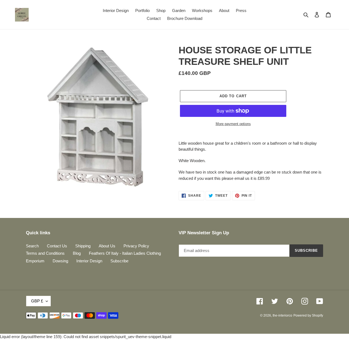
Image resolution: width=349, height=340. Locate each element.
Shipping (83, 246)
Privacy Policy (136, 246)
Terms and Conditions (45, 253)
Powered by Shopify (308, 315)
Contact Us (57, 246)
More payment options (233, 124)
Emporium (35, 261)
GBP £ (37, 301)
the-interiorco (282, 315)
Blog (77, 253)
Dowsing (60, 261)
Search (32, 246)
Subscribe (119, 261)
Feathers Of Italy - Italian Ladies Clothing (125, 253)
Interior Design (89, 261)
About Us (107, 246)
